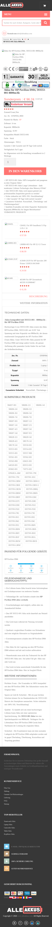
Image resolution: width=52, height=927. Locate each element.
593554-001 (27, 449)
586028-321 (13, 437)
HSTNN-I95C (14, 525)
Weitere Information (34, 303)
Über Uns (7, 788)
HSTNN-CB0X (14, 485)
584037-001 (11, 405)
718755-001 (27, 469)
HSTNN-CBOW (15, 489)
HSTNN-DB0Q (32, 489)
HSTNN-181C (30, 477)
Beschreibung (38, 296)
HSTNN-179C (14, 477)
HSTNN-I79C (29, 513)
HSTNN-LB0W (15, 545)
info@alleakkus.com (19, 34)
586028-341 (27, 437)
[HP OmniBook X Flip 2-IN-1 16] (9, 224)
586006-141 (40, 405)
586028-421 (13, 441)
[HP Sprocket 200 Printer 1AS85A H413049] (11, 259)
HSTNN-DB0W (15, 493)
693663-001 (13, 469)
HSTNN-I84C (14, 521)
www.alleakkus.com (25, 916)
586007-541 (27, 429)
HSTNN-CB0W (15, 481)
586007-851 (27, 433)
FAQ (5, 801)
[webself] (38, 923)
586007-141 (13, 425)
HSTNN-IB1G (30, 537)
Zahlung (6, 791)
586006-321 (27, 409)
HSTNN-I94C (29, 521)
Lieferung (7, 798)
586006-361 (13, 413)
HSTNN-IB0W (14, 529)
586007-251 (27, 425)
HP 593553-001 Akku (18, 613)
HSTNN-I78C (14, 513)
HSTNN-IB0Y (14, 533)
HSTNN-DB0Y (14, 497)
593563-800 (13, 461)
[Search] (45, 23)
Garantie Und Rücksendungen (13, 794)
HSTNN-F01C (30, 505)
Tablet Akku (8, 831)
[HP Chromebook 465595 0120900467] (9, 278)
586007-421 (13, 429)
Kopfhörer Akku (9, 834)
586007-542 (13, 433)
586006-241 (13, 409)
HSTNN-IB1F (14, 537)
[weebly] (32, 923)
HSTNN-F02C (14, 509)
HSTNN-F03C (30, 509)
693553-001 (27, 465)
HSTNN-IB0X (30, 529)
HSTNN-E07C (14, 501)
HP (25, 39)
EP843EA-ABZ (15, 473)
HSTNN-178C (31, 473)
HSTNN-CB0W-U (33, 481)
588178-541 (13, 445)
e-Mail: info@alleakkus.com (25, 847)
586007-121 (27, 421)
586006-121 (26, 405)
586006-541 (27, 413)
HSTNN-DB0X (32, 493)
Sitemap (6, 804)
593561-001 (13, 457)
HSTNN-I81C (14, 517)
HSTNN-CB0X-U (32, 485)
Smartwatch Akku (9, 821)
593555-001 (13, 453)
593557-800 (27, 453)
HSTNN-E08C (30, 501)
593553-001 (13, 449)
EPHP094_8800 (17, 116)
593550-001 (27, 445)
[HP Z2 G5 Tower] (10, 243)
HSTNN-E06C (31, 497)
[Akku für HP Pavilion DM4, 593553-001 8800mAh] (19, 58)
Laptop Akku (17, 39)
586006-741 (13, 417)
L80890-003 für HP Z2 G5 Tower (33, 244)
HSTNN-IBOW (14, 541)
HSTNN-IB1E (30, 533)
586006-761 (27, 417)
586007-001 (13, 421)
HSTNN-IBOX (31, 541)
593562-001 (27, 457)
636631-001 (27, 461)
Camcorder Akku (9, 828)
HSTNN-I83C (29, 517)
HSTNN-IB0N (29, 525)
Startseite (6, 39)
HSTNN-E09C (14, 505)
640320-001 (13, 465)
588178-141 (27, 441)
